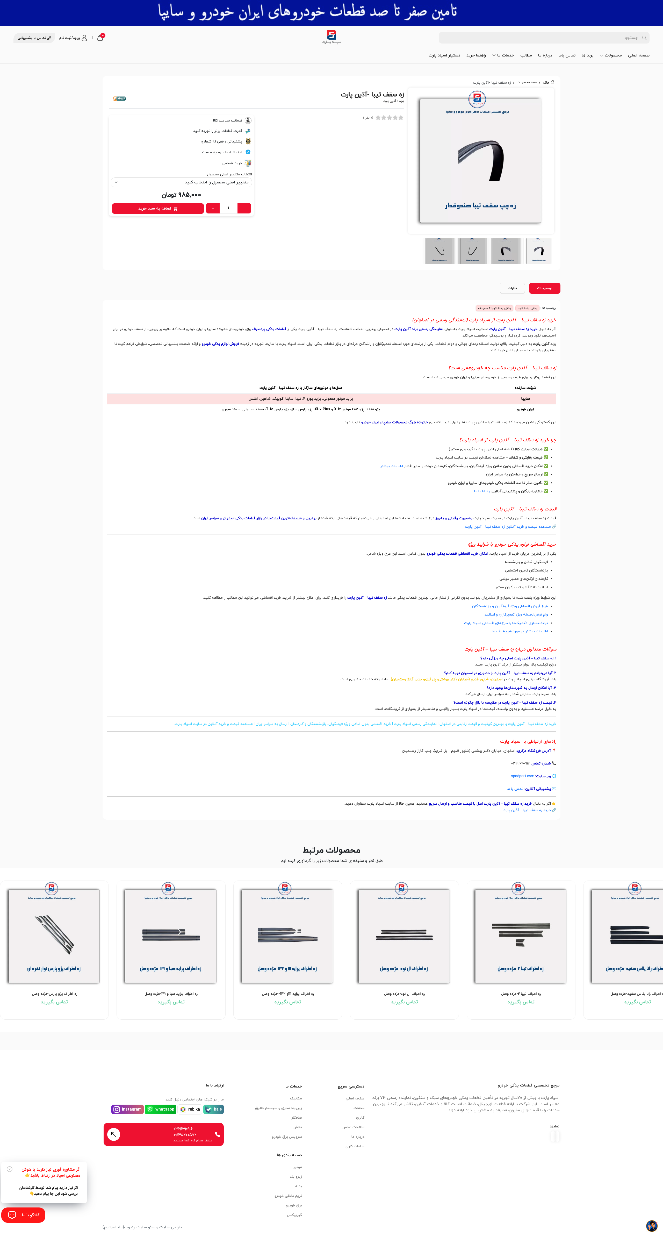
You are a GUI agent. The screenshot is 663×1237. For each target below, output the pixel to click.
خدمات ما (505, 55)
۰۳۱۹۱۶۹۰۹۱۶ (183, 1129)
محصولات (613, 55)
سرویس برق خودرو (287, 1136)
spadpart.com (522, 776)
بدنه (298, 1186)
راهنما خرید (476, 55)
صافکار (296, 1117)
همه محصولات (527, 82)
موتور (297, 1167)
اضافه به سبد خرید (154, 208)
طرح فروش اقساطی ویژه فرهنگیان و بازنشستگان (510, 606)
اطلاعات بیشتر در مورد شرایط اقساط (520, 631)
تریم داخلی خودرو (288, 1195)
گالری (360, 1117)
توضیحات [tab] (544, 288)
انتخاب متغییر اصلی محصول (229, 174)
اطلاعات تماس (353, 1127)
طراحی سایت (170, 1227)
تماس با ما (515, 788)
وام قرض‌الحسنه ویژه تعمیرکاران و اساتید (516, 614)
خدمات (359, 1108)
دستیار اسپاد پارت (444, 55)
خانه (546, 82)
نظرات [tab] (512, 288)
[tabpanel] (481, 176)
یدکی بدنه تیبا (527, 308)
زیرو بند (296, 1176)
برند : (393, 101)
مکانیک (296, 1098)
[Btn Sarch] (644, 38)
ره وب (129, 1227)
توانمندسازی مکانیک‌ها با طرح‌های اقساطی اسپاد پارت (506, 623)
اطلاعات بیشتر (391, 466)
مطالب (526, 55)
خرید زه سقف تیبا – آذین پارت (527, 810)
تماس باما (566, 55)
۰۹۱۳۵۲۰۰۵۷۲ (185, 1135)
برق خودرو (294, 1205)
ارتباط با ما (482, 491)
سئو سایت (145, 1227)
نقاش (297, 1127)
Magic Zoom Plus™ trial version (431, 93)
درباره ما (545, 55)
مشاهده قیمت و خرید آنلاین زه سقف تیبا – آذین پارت (508, 526)
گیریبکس (294, 1215)
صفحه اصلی (639, 55)
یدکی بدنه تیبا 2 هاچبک (494, 308)
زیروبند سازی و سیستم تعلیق (278, 1108)
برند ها (587, 55)
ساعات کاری (354, 1146)
